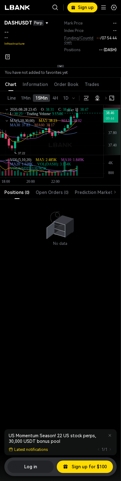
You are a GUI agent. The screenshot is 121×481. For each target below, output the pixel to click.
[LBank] (17, 7)
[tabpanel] (60, 222)
